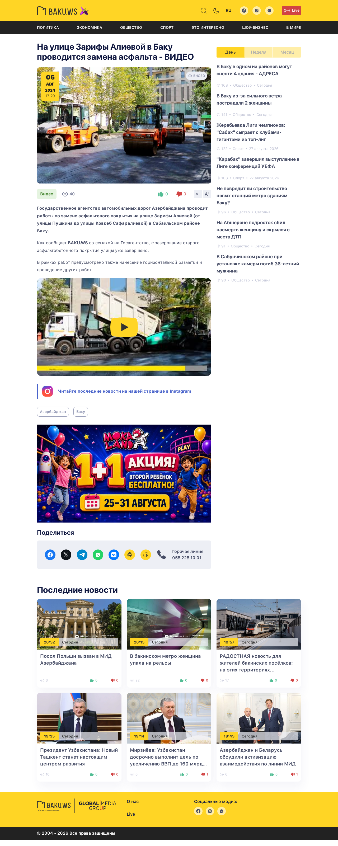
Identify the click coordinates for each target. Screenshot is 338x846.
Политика (48, 27)
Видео (46, 193)
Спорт (166, 27)
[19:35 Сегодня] (79, 717)
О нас (133, 801)
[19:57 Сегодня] (259, 623)
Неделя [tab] (258, 52)
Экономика (89, 27)
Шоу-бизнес (255, 27)
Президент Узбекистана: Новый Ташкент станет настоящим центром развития (79, 757)
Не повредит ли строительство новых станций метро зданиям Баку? (252, 195)
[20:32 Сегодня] (79, 623)
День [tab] (230, 52)
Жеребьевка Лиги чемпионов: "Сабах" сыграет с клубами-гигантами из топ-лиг (251, 132)
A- (198, 194)
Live (295, 10)
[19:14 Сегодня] (169, 717)
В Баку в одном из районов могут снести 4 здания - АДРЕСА (254, 70)
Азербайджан (53, 412)
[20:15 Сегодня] (169, 623)
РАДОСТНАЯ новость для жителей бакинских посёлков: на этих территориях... (256, 663)
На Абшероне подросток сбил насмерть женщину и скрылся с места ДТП (253, 229)
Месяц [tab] (287, 52)
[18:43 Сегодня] (259, 717)
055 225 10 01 (186, 557)
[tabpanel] (259, 173)
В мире (293, 27)
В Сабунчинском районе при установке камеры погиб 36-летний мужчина (258, 264)
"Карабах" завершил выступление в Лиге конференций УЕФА (258, 162)
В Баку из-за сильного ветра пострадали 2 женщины (249, 99)
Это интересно (207, 27)
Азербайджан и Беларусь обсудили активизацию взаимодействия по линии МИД (258, 757)
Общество (131, 27)
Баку (80, 412)
